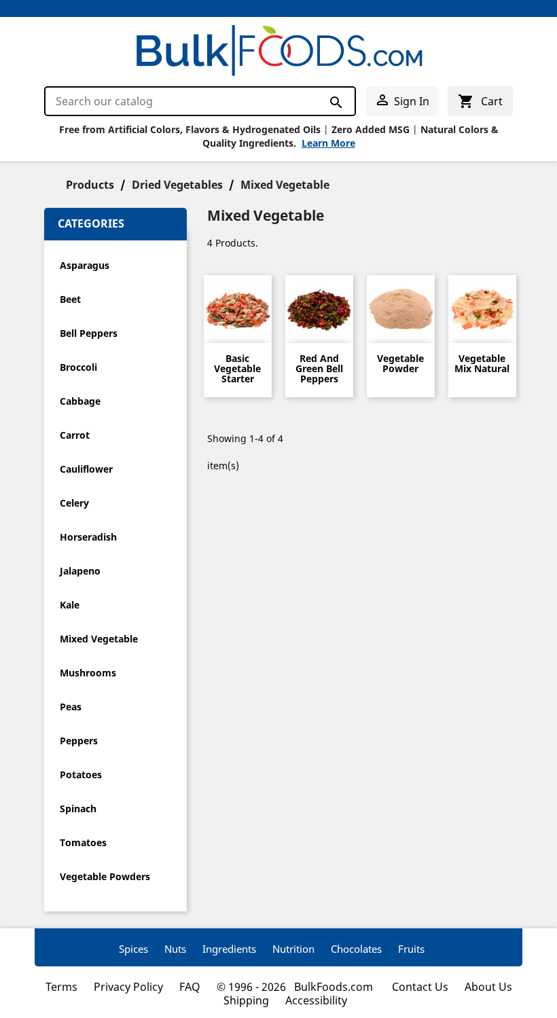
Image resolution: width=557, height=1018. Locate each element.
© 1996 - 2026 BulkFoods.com (296, 986)
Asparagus (84, 265)
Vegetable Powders (105, 876)
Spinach (78, 808)
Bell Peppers (89, 333)
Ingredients (229, 949)
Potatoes (81, 774)
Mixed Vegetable (99, 638)
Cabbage (80, 401)
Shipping (246, 1000)
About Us (488, 986)
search (335, 101)
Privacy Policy (128, 986)
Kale (69, 604)
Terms (61, 986)
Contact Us (420, 986)
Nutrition (293, 949)
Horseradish (88, 536)
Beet (70, 299)
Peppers (79, 740)
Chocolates (356, 949)
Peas (71, 706)
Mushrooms (88, 672)
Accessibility (316, 1000)
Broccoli (78, 367)
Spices (133, 949)
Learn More (328, 143)
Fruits (411, 949)
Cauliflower (86, 468)
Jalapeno (80, 570)
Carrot (75, 435)
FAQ (189, 986)
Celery (74, 502)
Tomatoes (83, 842)
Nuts (175, 949)
